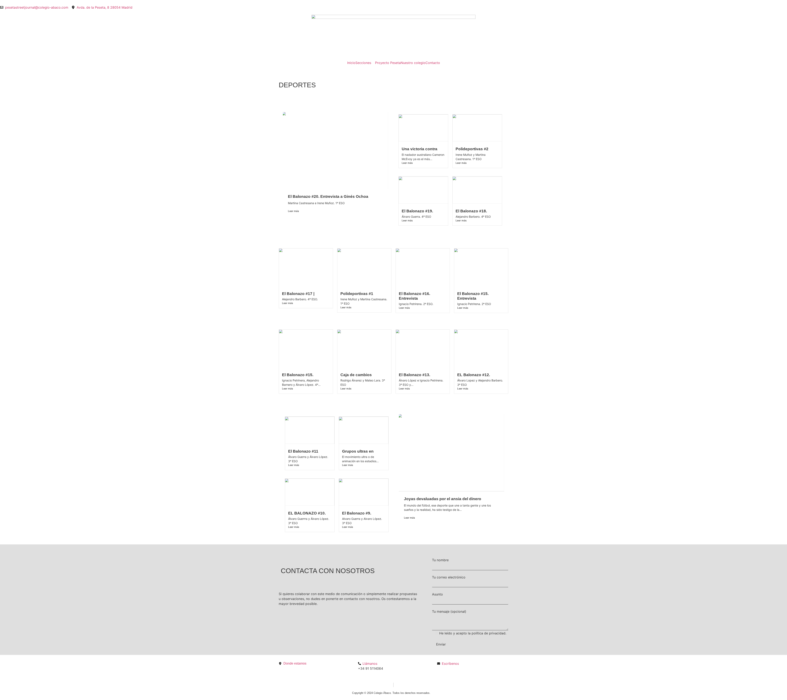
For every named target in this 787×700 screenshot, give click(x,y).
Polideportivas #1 (356, 293)
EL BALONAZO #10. (307, 513)
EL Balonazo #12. (473, 375)
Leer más (293, 211)
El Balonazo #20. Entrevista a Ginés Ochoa (328, 196)
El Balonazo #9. (356, 513)
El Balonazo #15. (297, 375)
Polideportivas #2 (472, 149)
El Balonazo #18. (471, 211)
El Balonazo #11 (303, 451)
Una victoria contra (419, 149)
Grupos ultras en (358, 451)
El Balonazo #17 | (298, 293)
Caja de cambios (356, 375)
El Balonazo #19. (417, 211)
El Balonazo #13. (414, 375)
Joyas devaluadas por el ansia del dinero (442, 499)
